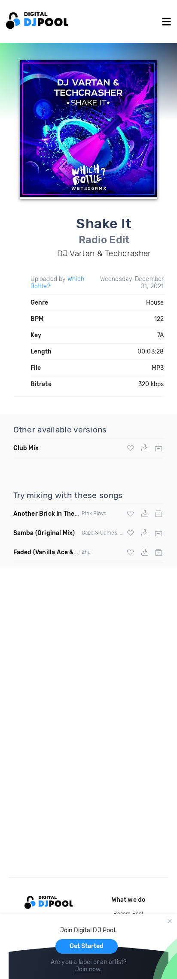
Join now (88, 969)
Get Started (87, 946)
